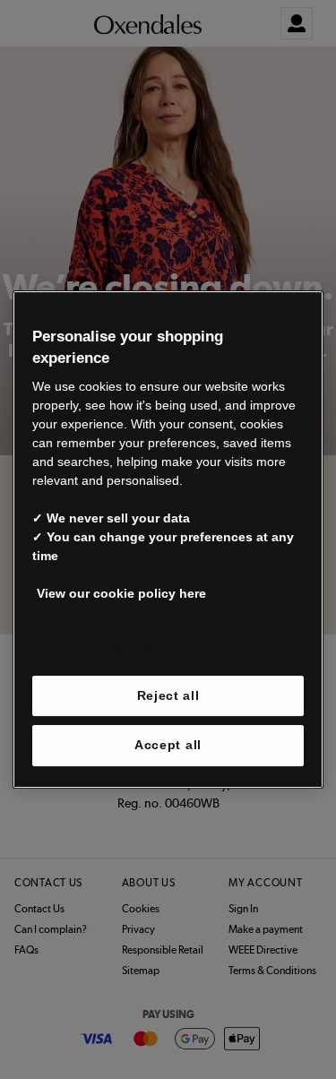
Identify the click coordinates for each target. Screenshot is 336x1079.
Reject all (168, 695)
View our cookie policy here (121, 593)
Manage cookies (168, 645)
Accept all (168, 745)
